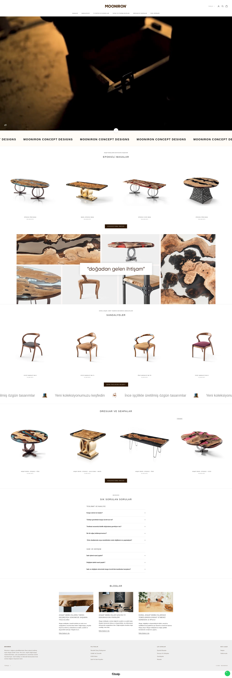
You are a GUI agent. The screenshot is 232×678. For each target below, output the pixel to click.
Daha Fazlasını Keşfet (116, 384)
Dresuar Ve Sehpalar (140, 13)
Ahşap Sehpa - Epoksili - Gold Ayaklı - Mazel (87, 471)
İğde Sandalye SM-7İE (144, 375)
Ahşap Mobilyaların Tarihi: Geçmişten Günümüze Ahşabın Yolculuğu (73, 617)
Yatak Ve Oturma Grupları (121, 13)
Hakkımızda (223, 653)
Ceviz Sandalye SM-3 (30, 375)
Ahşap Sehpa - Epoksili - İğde (30, 471)
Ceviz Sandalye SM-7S (87, 375)
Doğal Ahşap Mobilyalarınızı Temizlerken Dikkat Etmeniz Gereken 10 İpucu (152, 617)
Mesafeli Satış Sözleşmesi (98, 650)
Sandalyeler (85, 13)
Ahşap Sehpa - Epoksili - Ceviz (201, 471)
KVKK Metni (94, 656)
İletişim (222, 650)
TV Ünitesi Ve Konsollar (101, 13)
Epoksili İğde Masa (30, 217)
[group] (116, 269)
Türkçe (210, 6)
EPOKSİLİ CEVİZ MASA (144, 217)
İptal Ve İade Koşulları (97, 659)
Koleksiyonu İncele (115, 226)
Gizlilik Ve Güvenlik (96, 653)
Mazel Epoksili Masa (87, 217)
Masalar (75, 13)
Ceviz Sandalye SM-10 (202, 375)
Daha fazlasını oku (64, 633)
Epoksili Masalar (161, 650)
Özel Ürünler (155, 13)
